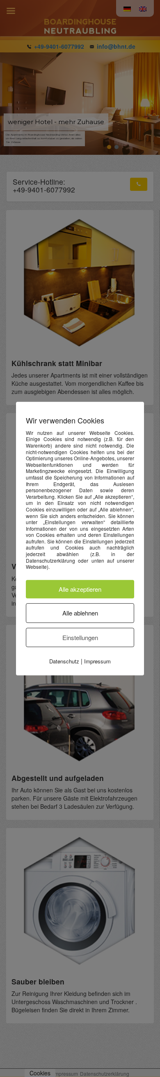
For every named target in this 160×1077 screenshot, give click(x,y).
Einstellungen (80, 637)
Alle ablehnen (80, 613)
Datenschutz (64, 661)
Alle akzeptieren (80, 589)
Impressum (97, 661)
